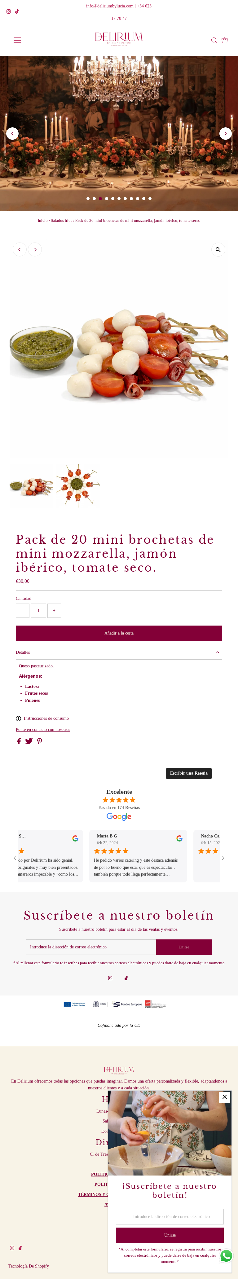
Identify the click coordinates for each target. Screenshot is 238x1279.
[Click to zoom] (218, 250)
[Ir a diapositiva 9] (137, 198)
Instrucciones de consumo (46, 718)
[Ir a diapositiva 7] (125, 198)
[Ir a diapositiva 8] (131, 198)
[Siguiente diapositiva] (225, 133)
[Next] (35, 250)
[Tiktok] (17, 12)
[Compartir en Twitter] (29, 743)
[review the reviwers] (54, 840)
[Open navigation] (35, 40)
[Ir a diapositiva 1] (88, 198)
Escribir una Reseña (189, 773)
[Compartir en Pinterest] (39, 743)
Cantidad (23, 598)
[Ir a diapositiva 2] (94, 198)
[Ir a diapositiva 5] (112, 198)
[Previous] (20, 250)
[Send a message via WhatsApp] (226, 1255)
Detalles (23, 652)
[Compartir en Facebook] (19, 743)
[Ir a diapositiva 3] (100, 198)
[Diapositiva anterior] (12, 133)
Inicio (43, 220)
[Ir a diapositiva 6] (119, 198)
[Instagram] (8, 12)
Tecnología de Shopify (28, 1266)
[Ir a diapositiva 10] (143, 198)
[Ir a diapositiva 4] (106, 198)
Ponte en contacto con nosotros (43, 729)
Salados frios (61, 220)
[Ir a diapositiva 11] (150, 198)
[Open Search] (214, 40)
